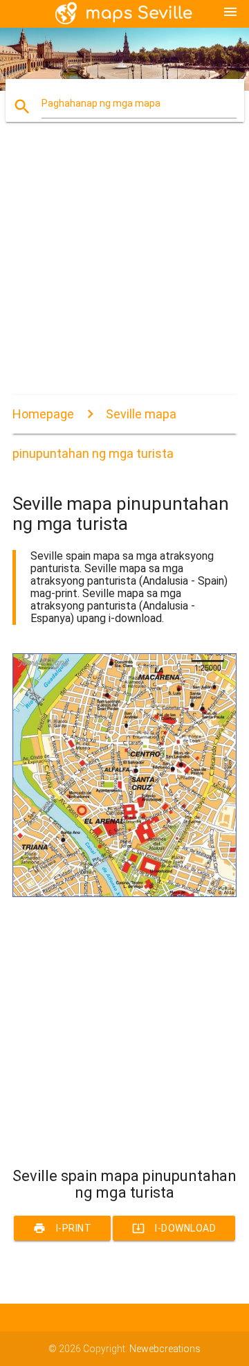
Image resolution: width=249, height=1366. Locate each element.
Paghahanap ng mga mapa (101, 103)
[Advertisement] (124, 270)
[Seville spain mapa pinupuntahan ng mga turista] (124, 893)
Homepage (43, 414)
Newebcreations (165, 1348)
